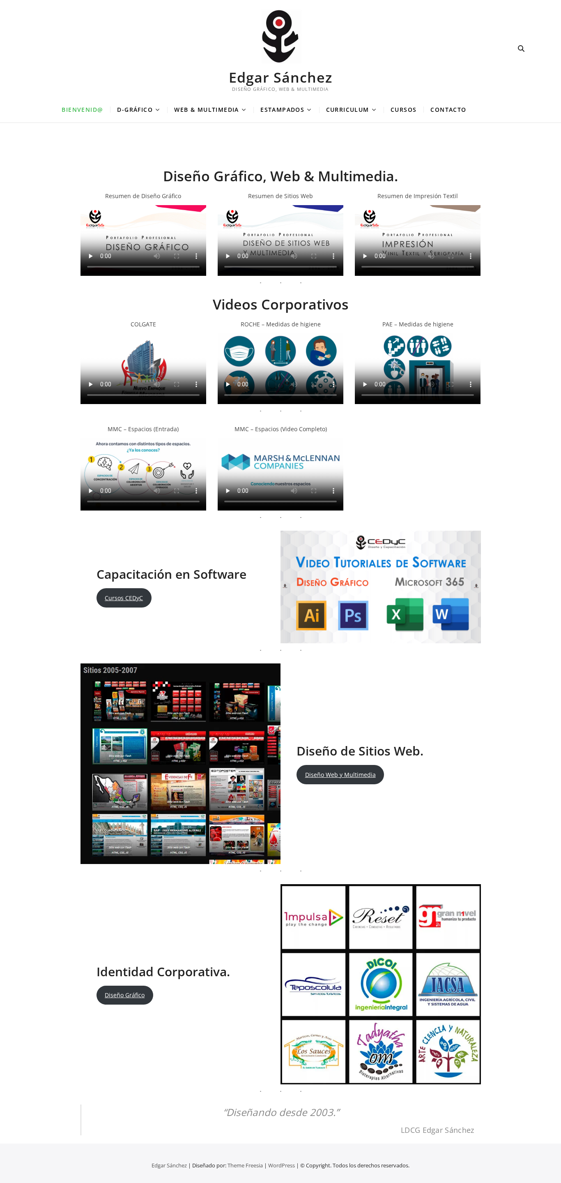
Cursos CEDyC (124, 598)
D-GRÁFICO (135, 109)
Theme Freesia (245, 1165)
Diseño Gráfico (125, 995)
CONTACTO (448, 109)
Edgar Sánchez (280, 77)
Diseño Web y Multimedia (340, 775)
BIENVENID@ (82, 109)
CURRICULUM (347, 109)
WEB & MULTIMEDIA (206, 109)
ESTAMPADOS (282, 109)
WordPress (281, 1165)
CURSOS (403, 109)
